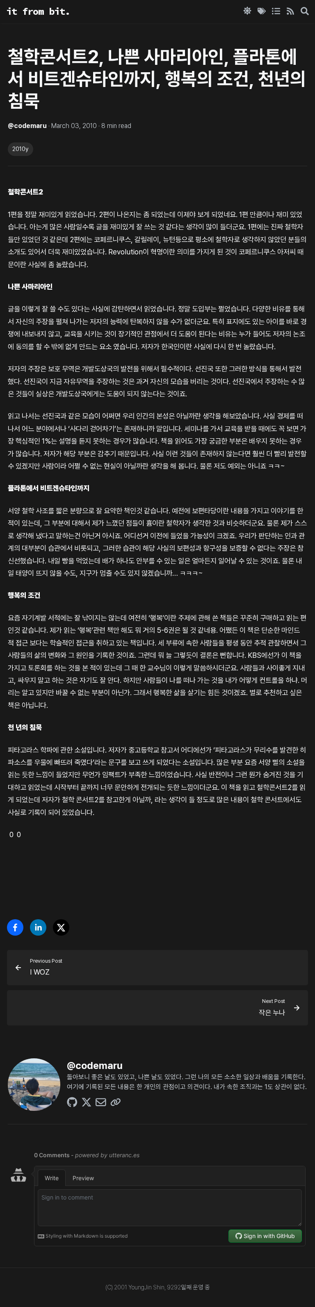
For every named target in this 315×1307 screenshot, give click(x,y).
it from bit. (38, 11)
